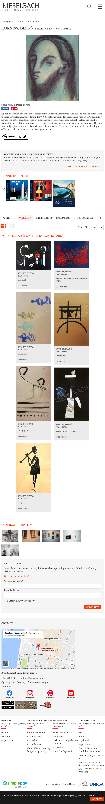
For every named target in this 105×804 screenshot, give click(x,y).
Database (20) (63, 218)
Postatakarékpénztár (62, 751)
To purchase (33, 740)
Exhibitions (58, 736)
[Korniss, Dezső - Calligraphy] (33, 318)
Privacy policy (26, 601)
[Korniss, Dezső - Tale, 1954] (33, 255)
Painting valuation (36, 732)
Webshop (5, 736)
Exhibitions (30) (44, 218)
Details (90, 795)
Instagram (30, 698)
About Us (82, 736)
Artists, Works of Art (62, 732)
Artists (20, 21)
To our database (34, 744)
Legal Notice (84, 740)
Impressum (84, 744)
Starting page (7, 21)
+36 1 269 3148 (8, 678)
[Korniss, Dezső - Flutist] (33, 468)
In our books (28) (83, 218)
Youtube (71, 698)
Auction (4, 732)
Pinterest (50, 698)
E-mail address (11, 590)
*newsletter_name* (13, 581)
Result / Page (84, 227)
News (81, 732)
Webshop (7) (25, 218)
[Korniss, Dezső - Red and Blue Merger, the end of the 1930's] (71, 254)
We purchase (7, 740)
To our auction (34, 736)
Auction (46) (9, 218)
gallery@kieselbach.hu (32, 678)
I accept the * (21, 601)
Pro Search (57, 747)
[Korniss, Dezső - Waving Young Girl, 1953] (71, 394)
